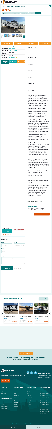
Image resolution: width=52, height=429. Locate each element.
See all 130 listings (7, 234)
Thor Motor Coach (17, 398)
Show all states (43, 413)
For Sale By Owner (4, 390)
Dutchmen (16, 404)
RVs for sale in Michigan (44, 400)
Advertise (3, 404)
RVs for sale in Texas (44, 409)
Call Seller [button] (14, 61)
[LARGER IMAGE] (13, 25)
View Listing (14, 321)
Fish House (29, 404)
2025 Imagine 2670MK (9, 316)
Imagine (31, 13)
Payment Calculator (15, 10)
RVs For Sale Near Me (26, 353)
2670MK (15, 50)
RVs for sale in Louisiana (44, 398)
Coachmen (16, 397)
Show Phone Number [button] (7, 231)
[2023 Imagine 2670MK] (26, 308)
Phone (2, 248)
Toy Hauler (29, 398)
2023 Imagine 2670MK (25, 316)
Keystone (15, 391)
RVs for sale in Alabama (44, 390)
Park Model (29, 402)
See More (16, 406)
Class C (28, 393)
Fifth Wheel (29, 395)
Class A (28, 390)
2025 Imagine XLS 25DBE (41, 316)
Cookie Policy (24, 423)
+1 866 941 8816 (32, 209)
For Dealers (3, 391)
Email (15, 242)
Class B (28, 391)
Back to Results (7, 13)
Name (2, 242)
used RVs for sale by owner (23, 359)
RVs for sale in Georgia (44, 397)
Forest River (16, 390)
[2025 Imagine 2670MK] (11, 308)
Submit (8, 268)
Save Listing (22, 61)
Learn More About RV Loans (42, 214)
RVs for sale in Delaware (44, 393)
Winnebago (16, 400)
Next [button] (23, 25)
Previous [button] (3, 25)
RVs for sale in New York (44, 406)
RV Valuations (3, 393)
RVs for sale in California (44, 391)
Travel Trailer (16, 13)
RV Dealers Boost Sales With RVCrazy (23, 361)
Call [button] (13, 427)
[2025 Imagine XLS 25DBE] (41, 308)
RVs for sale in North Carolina (45, 407)
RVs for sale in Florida (44, 395)
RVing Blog (3, 402)
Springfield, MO (12, 57)
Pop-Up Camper (30, 400)
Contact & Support (4, 406)
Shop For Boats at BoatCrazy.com (44, 375)
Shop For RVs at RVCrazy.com (44, 377)
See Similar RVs (43, 299)
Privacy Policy (15, 423)
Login (2, 401)
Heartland (16, 402)
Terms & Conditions (35, 423)
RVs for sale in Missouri (44, 404)
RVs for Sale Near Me (44, 411)
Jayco (15, 393)
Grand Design (24, 13)
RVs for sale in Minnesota (45, 402)
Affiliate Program (4, 408)
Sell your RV (5, 380)
